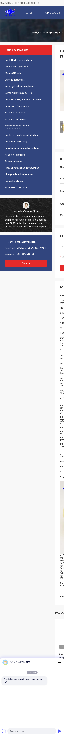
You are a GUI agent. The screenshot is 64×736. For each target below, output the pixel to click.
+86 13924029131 (37, 248)
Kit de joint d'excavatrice (17, 106)
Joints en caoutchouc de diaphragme (23, 135)
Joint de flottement (15, 80)
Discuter (26, 263)
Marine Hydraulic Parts (16, 187)
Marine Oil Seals (13, 73)
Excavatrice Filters (14, 181)
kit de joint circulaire (15, 155)
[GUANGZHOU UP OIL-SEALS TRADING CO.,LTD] (10, 12)
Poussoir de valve (13, 161)
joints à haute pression (16, 66)
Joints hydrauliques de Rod (18, 93)
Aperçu (35, 32)
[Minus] (60, 662)
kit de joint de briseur (15, 112)
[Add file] (4, 731)
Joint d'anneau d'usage (16, 141)
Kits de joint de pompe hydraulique (22, 148)
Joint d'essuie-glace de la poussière (23, 99)
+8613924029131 (25, 254)
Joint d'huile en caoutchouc (18, 60)
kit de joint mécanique (16, 119)
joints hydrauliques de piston (19, 86)
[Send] (59, 731)
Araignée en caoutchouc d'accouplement (17, 127)
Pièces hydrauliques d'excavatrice (22, 168)
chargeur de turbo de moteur (19, 174)
